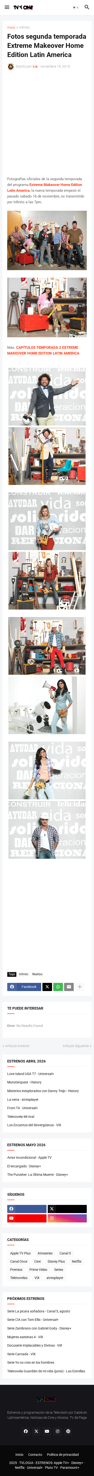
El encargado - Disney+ (24, 1166)
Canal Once (18, 1261)
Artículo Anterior (17, 1046)
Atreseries (45, 1253)
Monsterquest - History (24, 1082)
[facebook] (27, 1209)
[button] (6, 7)
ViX (37, 1278)
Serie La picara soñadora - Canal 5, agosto (38, 1311)
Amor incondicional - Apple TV (29, 1157)
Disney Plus (56, 1261)
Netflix (76, 1261)
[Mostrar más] (80, 987)
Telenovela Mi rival (20, 1117)
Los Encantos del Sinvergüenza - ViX (34, 1125)
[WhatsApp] (58, 987)
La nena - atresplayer (23, 1099)
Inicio (11, 27)
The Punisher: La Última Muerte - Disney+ (37, 1175)
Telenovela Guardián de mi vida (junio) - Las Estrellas (46, 1371)
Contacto (35, 1455)
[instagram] (67, 1218)
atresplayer (55, 1278)
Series (58, 1270)
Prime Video (38, 1270)
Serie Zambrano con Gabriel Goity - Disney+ (39, 1328)
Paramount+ (69, 1468)
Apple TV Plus (20, 1253)
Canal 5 (65, 1253)
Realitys (37, 974)
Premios (16, 1270)
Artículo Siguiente (76, 1046)
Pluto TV (51, 1468)
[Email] (69, 987)
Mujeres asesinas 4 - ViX (25, 1337)
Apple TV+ (61, 1463)
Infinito (24, 27)
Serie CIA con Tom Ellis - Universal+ (33, 1320)
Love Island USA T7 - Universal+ (30, 1074)
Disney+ (77, 1463)
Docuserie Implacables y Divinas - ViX (34, 1345)
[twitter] (67, 1209)
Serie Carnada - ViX (21, 1354)
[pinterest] (68, 1431)
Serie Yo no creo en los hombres (30, 1362)
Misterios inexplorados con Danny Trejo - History (43, 1091)
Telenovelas (18, 1278)
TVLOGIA (26, 1463)
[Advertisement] (47, 123)
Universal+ (35, 1468)
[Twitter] (47, 987)
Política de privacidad (63, 1455)
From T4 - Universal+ (22, 1108)
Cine (37, 1261)
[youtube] (27, 1218)
